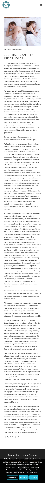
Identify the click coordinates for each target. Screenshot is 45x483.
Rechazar (23, 477)
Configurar (12, 477)
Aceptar (34, 477)
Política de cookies (32, 472)
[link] (6, 5)
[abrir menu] (41, 5)
